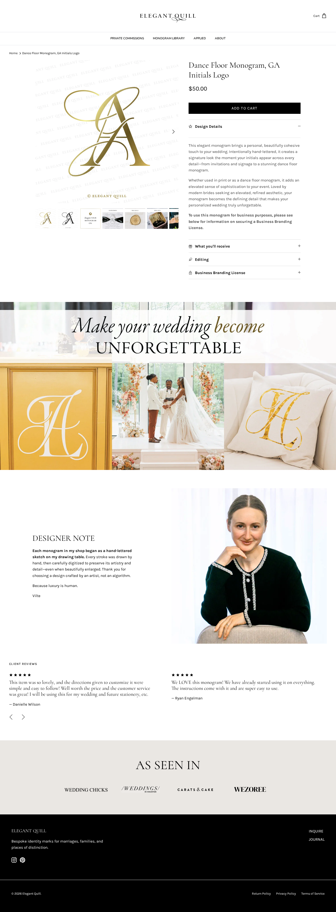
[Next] (173, 132)
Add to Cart (245, 108)
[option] (107, 131)
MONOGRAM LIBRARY (169, 38)
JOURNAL (317, 839)
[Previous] (11, 717)
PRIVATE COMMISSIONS (127, 38)
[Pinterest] (22, 860)
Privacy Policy (286, 894)
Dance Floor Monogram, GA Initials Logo (51, 53)
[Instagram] (14, 860)
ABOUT (220, 38)
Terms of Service (313, 894)
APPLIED (200, 38)
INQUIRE (316, 831)
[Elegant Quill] (168, 16)
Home (13, 53)
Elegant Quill (31, 894)
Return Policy (261, 894)
